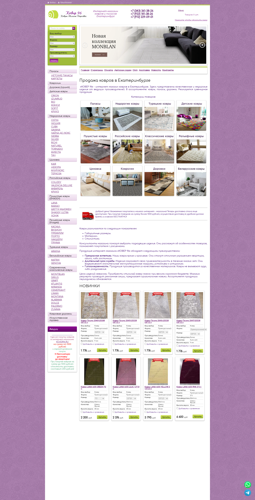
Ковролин (55, 83)
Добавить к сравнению (93, 344)
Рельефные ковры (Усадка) (60, 221)
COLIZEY (56, 182)
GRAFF (54, 280)
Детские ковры (58, 91)
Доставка (144, 70)
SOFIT (54, 108)
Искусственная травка (58, 319)
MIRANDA (56, 287)
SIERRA (55, 136)
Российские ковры (60, 178)
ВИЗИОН (56, 230)
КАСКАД (55, 227)
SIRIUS (55, 277)
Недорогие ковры (60, 116)
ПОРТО (55, 236)
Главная (85, 70)
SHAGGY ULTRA (59, 212)
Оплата (108, 70)
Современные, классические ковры (61, 268)
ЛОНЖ (55, 216)
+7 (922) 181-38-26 (142, 13)
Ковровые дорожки (61, 314)
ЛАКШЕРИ (57, 239)
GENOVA (56, 263)
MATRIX (55, 260)
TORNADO (57, 149)
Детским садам (122, 70)
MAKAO (55, 206)
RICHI (54, 142)
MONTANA (57, 296)
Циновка (55, 160)
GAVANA (55, 130)
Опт (135, 70)
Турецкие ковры (59, 247)
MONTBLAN (58, 274)
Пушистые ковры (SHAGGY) (60, 197)
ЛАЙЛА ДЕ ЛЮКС (60, 133)
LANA (54, 203)
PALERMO (56, 306)
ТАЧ (53, 155)
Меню (181, 10)
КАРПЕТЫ (56, 79)
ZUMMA (55, 309)
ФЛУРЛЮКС (57, 170)
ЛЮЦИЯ (55, 123)
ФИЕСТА (56, 152)
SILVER (55, 139)
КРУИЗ (55, 111)
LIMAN (55, 293)
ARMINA (55, 251)
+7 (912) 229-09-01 (142, 16)
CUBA (54, 126)
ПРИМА (55, 243)
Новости (156, 70)
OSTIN (54, 120)
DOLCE (55, 303)
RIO (53, 102)
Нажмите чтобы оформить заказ (191, 20)
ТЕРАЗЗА (56, 173)
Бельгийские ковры (60, 256)
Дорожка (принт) (60, 87)
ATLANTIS (56, 284)
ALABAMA (56, 300)
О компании (97, 70)
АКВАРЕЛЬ (57, 189)
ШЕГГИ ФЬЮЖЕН (61, 209)
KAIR (53, 164)
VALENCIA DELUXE (61, 185)
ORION (55, 95)
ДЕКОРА (56, 167)
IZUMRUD (56, 99)
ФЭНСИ (55, 105)
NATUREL (56, 146)
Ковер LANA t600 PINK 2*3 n (189, 387)
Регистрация (66, 2)
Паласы (54, 71)
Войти (53, 2)
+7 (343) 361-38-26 (142, 10)
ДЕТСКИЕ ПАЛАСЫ (62, 75)
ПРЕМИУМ (57, 233)
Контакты (168, 70)
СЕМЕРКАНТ (58, 290)
